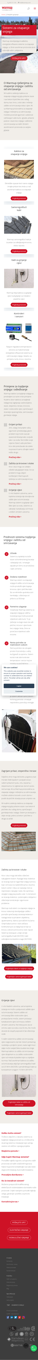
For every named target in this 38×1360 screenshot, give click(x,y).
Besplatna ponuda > (10, 1151)
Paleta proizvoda (11, 1267)
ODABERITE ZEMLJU (18, 1305)
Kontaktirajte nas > (10, 1201)
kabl (19, 210)
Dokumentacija (11, 1282)
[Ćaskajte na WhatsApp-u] (34, 1348)
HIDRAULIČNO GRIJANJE (19, 1237)
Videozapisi (10, 1297)
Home (3, 14)
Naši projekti (10, 1300)
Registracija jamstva (12, 1285)
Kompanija (9, 1261)
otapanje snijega (19, 154)
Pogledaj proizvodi (19, 365)
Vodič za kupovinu (12, 1279)
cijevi (19, 263)
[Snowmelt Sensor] (18, 850)
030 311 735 (12, 3)
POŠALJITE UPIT (19, 58)
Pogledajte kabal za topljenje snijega (19, 968)
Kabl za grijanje (19, 260)
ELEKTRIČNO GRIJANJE (19, 1230)
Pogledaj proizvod (19, 198)
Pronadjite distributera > (12, 1175)
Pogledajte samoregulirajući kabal (19, 976)
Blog (8, 1289)
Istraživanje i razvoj (12, 1264)
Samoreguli (17, 207)
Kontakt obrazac (11, 1271)
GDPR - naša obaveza (13, 1314)
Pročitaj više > (15, 457)
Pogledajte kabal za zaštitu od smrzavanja (19, 1103)
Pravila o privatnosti (12, 1311)
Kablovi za (19, 151)
